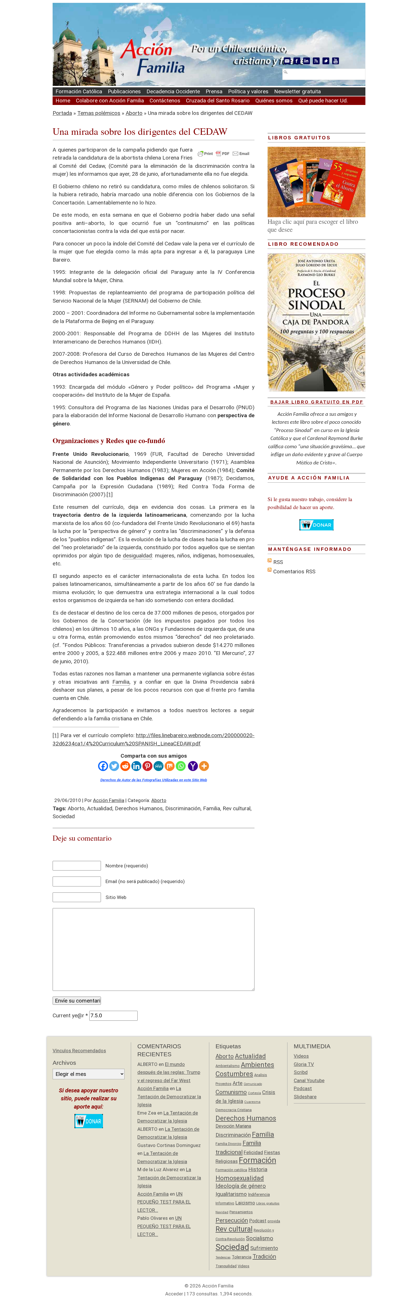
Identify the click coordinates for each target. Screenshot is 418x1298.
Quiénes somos (274, 100)
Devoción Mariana (233, 1126)
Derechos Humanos (139, 808)
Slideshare (305, 1096)
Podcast (257, 1220)
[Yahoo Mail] (193, 766)
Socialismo (259, 1238)
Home (62, 100)
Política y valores (248, 91)
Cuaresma (252, 1102)
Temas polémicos (98, 113)
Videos (243, 1266)
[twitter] (325, 60)
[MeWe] (159, 766)
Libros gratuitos (268, 1203)
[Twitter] (114, 766)
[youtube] (335, 60)
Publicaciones (124, 91)
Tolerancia (241, 1257)
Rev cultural (237, 808)
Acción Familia (108, 800)
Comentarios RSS (294, 571)
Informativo (225, 1203)
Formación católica (231, 1170)
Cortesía (254, 1093)
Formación (257, 1160)
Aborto (134, 113)
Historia (257, 1169)
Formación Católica (78, 91)
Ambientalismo (228, 1066)
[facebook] (296, 60)
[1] (110, 494)
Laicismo (245, 1203)
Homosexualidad (240, 1178)
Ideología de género (241, 1186)
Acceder (174, 1294)
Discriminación (182, 808)
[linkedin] (306, 60)
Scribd (301, 1072)
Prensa (214, 91)
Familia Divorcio (228, 1144)
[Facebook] (103, 766)
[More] (204, 766)
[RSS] (316, 60)
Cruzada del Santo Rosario (218, 100)
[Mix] (170, 766)
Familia (211, 808)
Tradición (264, 1256)
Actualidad (99, 808)
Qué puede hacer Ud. (323, 100)
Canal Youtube (309, 1080)
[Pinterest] (147, 766)
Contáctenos (165, 100)
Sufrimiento (264, 1248)
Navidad (222, 1212)
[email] (287, 60)
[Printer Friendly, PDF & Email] (223, 153)
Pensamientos (241, 1212)
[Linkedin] (136, 766)
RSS (278, 562)
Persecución (232, 1220)
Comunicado (253, 1084)
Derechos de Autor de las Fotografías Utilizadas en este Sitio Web (153, 780)
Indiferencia (259, 1194)
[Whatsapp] (181, 766)
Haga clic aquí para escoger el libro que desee (313, 225)
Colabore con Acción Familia (110, 100)
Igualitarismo (231, 1194)
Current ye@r (70, 1015)
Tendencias (223, 1257)
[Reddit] (125, 766)
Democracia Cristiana (234, 1110)
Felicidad (253, 1152)
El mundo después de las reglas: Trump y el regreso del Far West (168, 1072)
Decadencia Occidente (173, 91)
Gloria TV (304, 1064)
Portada (62, 113)
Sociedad (64, 816)
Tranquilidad (226, 1266)
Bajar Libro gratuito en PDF (316, 402)
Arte (238, 1083)
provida (274, 1221)
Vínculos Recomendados (79, 1050)
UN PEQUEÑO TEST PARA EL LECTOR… (164, 1202)
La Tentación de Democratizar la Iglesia (169, 1096)
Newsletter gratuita (297, 91)
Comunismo (231, 1092)
